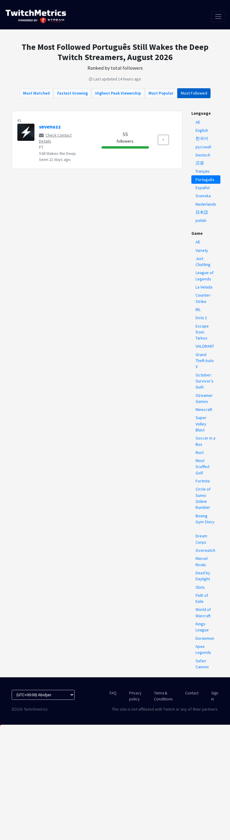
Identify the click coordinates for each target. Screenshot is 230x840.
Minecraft (204, 409)
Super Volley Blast (201, 424)
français (203, 171)
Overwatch (205, 550)
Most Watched (36, 93)
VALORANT (205, 346)
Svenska (203, 195)
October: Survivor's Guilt (205, 381)
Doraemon (205, 638)
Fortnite (203, 481)
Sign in (214, 696)
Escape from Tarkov (202, 332)
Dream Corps (201, 539)
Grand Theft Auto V (205, 361)
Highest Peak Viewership (118, 93)
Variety (202, 250)
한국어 (202, 138)
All (198, 122)
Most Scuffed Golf (202, 467)
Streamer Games (204, 398)
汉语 (200, 163)
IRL (198, 309)
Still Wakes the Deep (57, 153)
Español (203, 187)
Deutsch (203, 155)
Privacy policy (135, 696)
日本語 (202, 212)
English (202, 130)
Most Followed (194, 93)
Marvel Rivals (202, 561)
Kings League (202, 627)
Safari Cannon (202, 663)
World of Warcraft (203, 612)
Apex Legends (203, 649)
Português (205, 179)
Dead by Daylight (203, 576)
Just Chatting (203, 261)
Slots (200, 587)
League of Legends (205, 275)
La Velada (204, 287)
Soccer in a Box (205, 441)
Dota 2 (201, 317)
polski (201, 220)
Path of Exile (202, 598)
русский (203, 147)
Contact (192, 693)
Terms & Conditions (163, 696)
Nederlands (206, 204)
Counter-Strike (203, 298)
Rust (200, 452)
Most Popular (161, 93)
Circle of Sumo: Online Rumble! (203, 498)
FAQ (113, 693)
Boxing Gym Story (205, 518)
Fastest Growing (72, 93)
